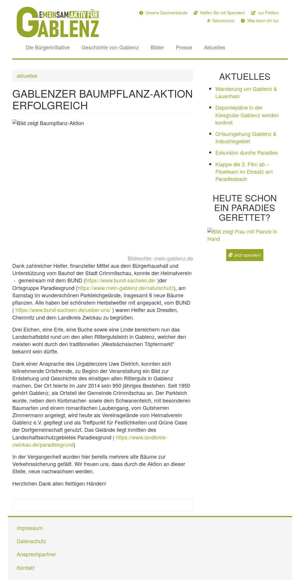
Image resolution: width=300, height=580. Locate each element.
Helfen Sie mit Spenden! (222, 12)
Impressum (30, 527)
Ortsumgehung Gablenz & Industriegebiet (246, 137)
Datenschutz (31, 541)
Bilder (157, 47)
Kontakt (25, 567)
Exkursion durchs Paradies (246, 152)
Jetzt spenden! (247, 255)
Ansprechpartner (36, 554)
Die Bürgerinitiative (47, 47)
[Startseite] (60, 22)
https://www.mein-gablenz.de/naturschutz (126, 287)
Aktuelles (214, 47)
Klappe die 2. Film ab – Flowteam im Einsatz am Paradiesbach (244, 171)
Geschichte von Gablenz (110, 47)
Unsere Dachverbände (166, 12)
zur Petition (268, 12)
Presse (184, 47)
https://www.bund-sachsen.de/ (121, 280)
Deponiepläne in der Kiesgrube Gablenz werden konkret (247, 114)
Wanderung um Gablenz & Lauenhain (246, 92)
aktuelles (27, 75)
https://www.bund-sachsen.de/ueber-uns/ (64, 309)
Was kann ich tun (262, 20)
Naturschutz (223, 20)
